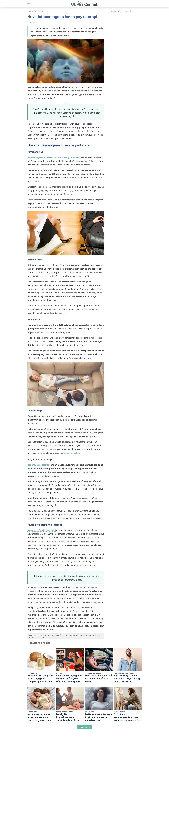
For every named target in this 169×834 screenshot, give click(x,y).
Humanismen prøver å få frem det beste (47, 325)
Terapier (40, 11)
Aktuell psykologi (93, 673)
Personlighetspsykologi (124, 673)
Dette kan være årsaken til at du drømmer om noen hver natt (98, 717)
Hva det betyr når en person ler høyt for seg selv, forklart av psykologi (127, 678)
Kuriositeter (119, 712)
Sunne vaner (32, 673)
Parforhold (32, 712)
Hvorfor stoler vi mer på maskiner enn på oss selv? (98, 678)
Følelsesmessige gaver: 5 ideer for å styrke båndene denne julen (69, 678)
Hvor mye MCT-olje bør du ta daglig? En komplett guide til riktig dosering (40, 678)
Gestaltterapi (34, 416)
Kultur (59, 673)
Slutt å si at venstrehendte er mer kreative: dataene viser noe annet (127, 717)
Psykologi (30, 11)
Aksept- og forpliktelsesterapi (41, 530)
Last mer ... (84, 727)
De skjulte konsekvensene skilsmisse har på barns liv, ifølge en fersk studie (70, 717)
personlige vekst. (72, 453)
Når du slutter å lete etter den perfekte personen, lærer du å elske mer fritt (39, 717)
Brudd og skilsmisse (64, 712)
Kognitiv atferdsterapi (38, 465)
